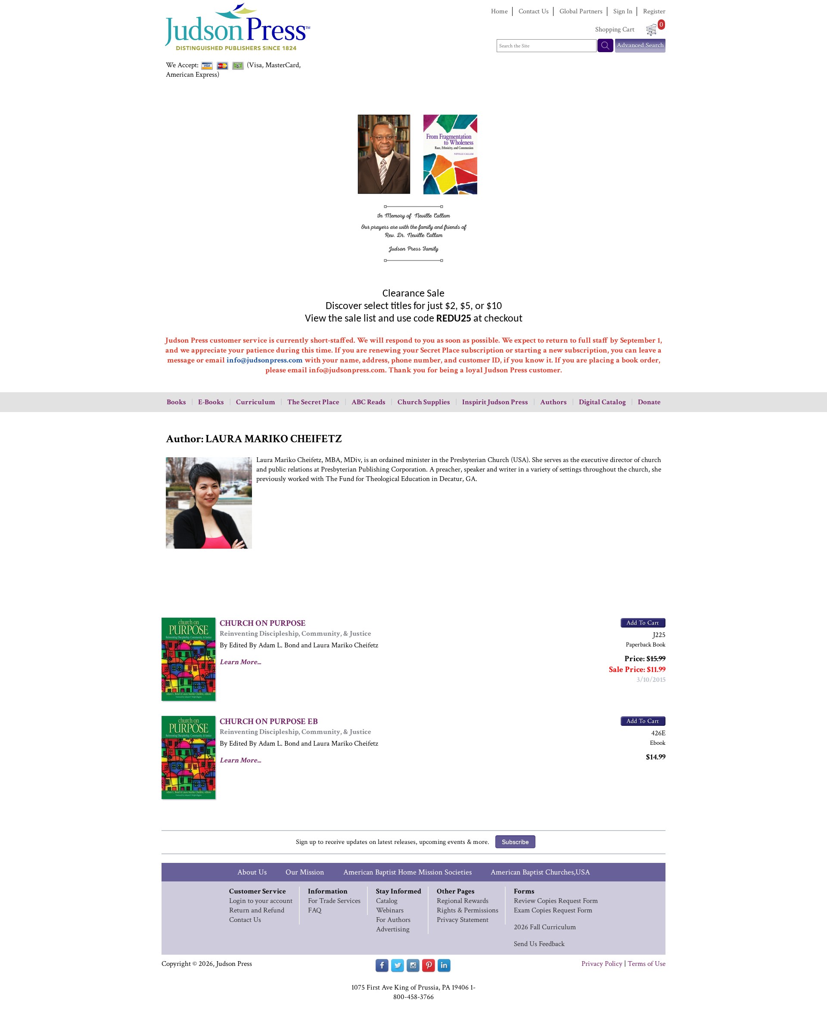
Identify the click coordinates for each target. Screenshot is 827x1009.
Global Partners (581, 11)
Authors (553, 402)
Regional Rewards (462, 901)
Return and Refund (256, 910)
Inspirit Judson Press (495, 402)
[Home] (237, 51)
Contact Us (534, 11)
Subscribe (515, 841)
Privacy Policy (601, 963)
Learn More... (240, 662)
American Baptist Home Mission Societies (407, 872)
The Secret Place (313, 402)
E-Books (211, 402)
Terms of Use (646, 963)
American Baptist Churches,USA (540, 872)
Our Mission (305, 872)
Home (499, 11)
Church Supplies (424, 402)
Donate (649, 402)
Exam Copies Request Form (553, 910)
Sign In (622, 11)
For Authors (393, 920)
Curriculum (255, 402)
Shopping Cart (614, 29)
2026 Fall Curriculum (545, 927)
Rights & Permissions (467, 910)
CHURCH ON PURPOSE (263, 623)
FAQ (314, 910)
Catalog (387, 901)
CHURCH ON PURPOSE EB (269, 721)
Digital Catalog (602, 402)
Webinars (390, 910)
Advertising (393, 929)
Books (176, 402)
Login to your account (260, 901)
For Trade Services (334, 901)
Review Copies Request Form (556, 901)
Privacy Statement (462, 920)
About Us (252, 872)
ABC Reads (368, 402)
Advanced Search (640, 45)
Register (654, 11)
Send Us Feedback (539, 944)
